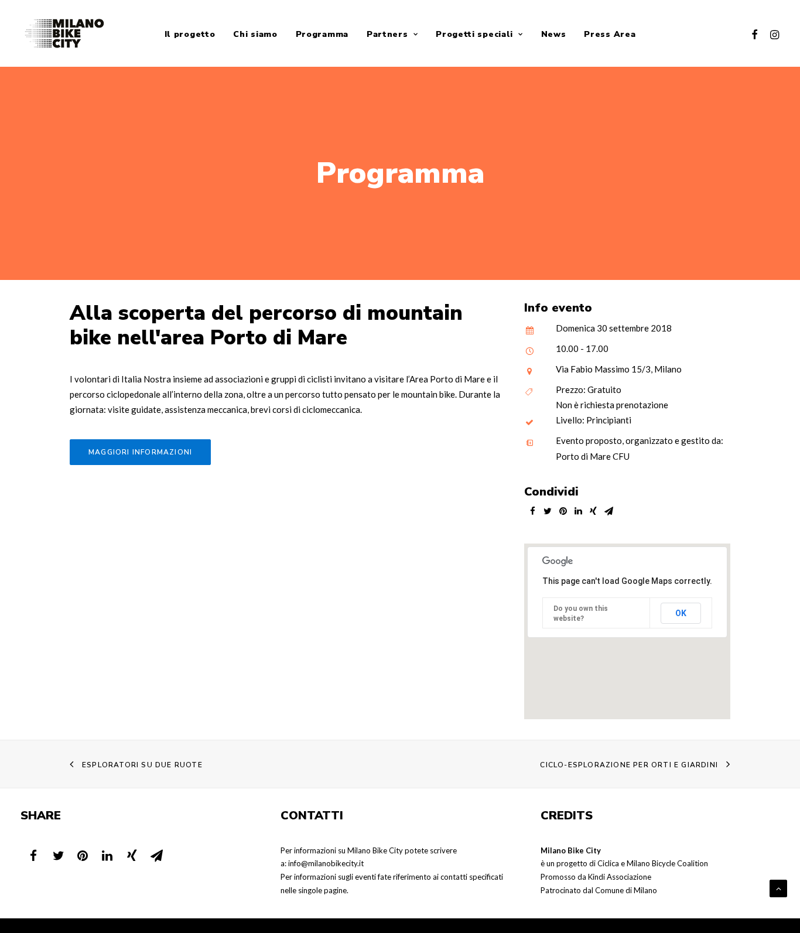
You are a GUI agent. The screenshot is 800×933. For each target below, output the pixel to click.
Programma (322, 34)
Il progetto (190, 34)
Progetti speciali (474, 34)
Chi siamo (255, 34)
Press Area (609, 34)
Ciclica (608, 863)
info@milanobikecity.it (326, 863)
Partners (387, 34)
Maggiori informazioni (140, 452)
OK (680, 613)
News (553, 34)
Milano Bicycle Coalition (667, 863)
